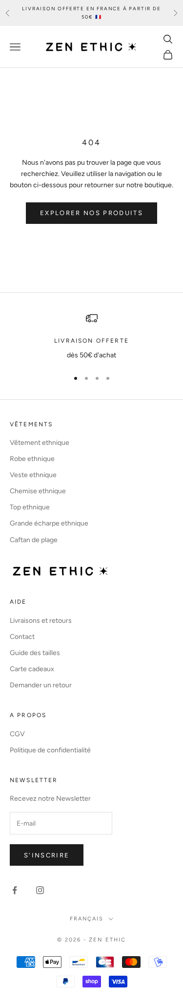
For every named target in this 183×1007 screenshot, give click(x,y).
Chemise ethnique (38, 491)
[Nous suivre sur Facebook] (15, 890)
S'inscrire (46, 855)
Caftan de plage (34, 540)
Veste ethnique (33, 475)
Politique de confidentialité (50, 750)
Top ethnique (30, 507)
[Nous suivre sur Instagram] (40, 890)
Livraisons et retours (41, 620)
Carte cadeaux (32, 669)
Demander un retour (41, 685)
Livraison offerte (91, 340)
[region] (91, 336)
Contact (22, 637)
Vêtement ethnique (39, 442)
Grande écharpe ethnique (49, 523)
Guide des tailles (35, 653)
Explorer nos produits (91, 213)
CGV (17, 734)
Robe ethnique (32, 459)
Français (87, 919)
